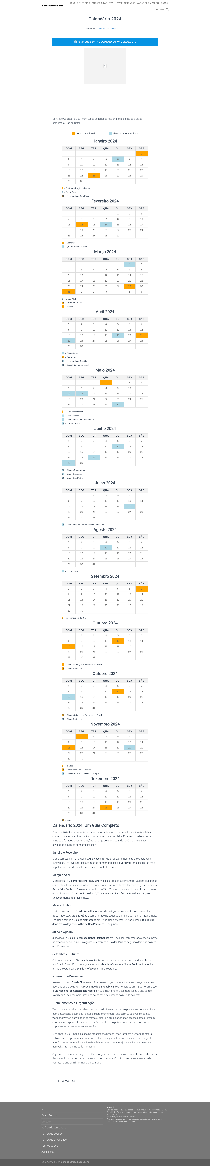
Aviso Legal (47, 1151)
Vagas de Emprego (148, 3)
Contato (159, 9)
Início (71, 3)
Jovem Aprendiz (125, 3)
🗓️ (105, 41)
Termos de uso (49, 1145)
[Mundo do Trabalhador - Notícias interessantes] (52, 6)
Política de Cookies (52, 1133)
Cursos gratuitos (102, 3)
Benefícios (83, 3)
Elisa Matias (117, 29)
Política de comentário (53, 1127)
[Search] (167, 9)
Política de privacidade (54, 1139)
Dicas (164, 3)
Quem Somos (49, 1115)
